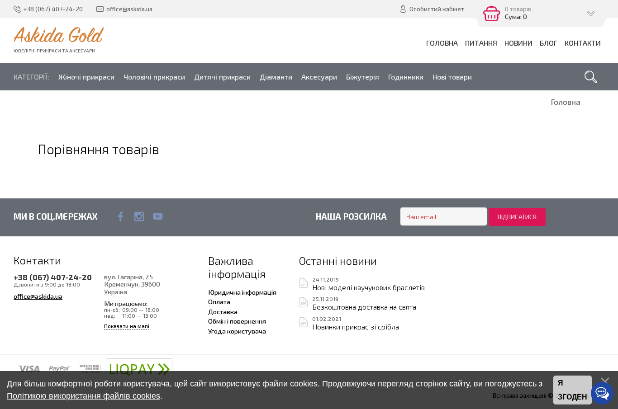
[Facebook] (120, 216)
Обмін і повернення (237, 321)
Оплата (219, 301)
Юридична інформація (242, 292)
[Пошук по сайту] (590, 76)
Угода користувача (237, 331)
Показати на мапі (126, 326)
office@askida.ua (38, 296)
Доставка (223, 311)
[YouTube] (157, 216)
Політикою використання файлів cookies (83, 395)
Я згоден (572, 390)
